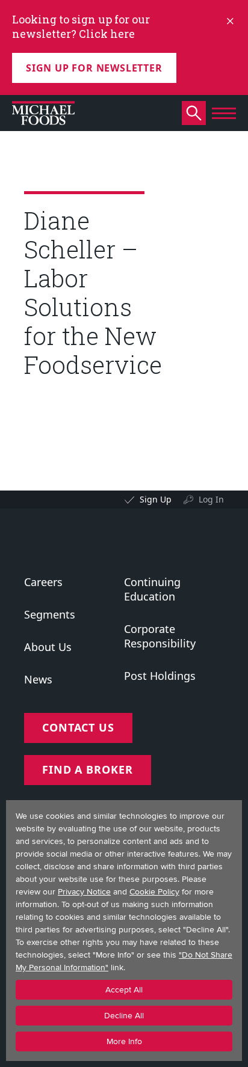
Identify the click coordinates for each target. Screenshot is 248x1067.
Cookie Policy (154, 892)
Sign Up (156, 499)
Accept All (124, 990)
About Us (48, 647)
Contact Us (78, 727)
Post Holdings (160, 675)
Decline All (124, 1015)
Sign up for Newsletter (94, 68)
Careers (43, 582)
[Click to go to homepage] (43, 113)
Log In (211, 499)
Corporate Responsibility (160, 636)
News (38, 679)
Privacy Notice (84, 892)
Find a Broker (87, 769)
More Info (124, 1041)
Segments (49, 614)
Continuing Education (152, 589)
